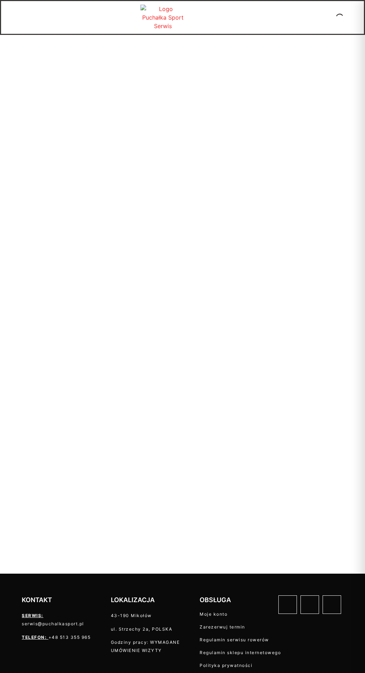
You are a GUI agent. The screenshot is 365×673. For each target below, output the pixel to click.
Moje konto (213, 614)
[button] (7, 18)
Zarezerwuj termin (222, 627)
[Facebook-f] (287, 604)
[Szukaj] (334, 17)
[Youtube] (332, 604)
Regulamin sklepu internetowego (240, 652)
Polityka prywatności (226, 665)
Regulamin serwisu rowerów (234, 639)
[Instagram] (309, 604)
